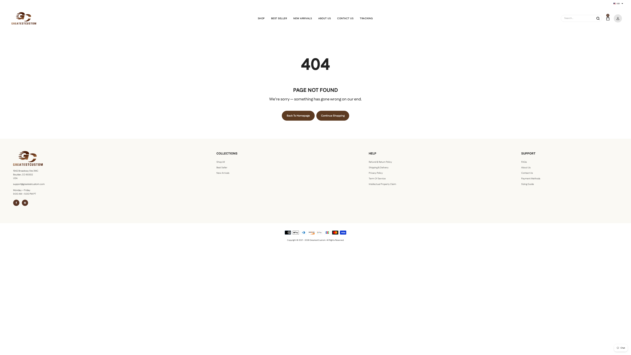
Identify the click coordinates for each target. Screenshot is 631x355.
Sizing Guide (527, 184)
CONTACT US (345, 18)
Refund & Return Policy (380, 162)
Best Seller (221, 167)
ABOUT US (324, 18)
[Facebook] (16, 203)
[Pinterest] (25, 203)
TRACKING (366, 18)
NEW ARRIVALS (302, 18)
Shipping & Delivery (378, 167)
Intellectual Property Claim (382, 184)
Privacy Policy (376, 173)
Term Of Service (377, 178)
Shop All (220, 162)
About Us (525, 167)
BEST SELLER (279, 18)
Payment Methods (530, 178)
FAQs (524, 162)
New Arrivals (222, 173)
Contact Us (527, 173)
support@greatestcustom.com (29, 184)
